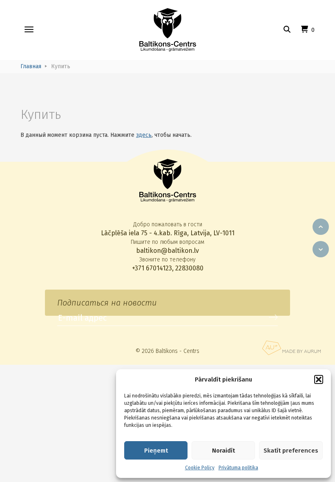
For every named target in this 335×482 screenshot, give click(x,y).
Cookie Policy (199, 468)
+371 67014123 (152, 268)
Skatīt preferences (291, 450)
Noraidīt (223, 450)
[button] (319, 379)
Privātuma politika (238, 468)
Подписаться (273, 317)
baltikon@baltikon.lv (167, 250)
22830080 (189, 268)
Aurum (291, 347)
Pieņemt (156, 450)
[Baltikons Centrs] (167, 29)
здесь (144, 135)
